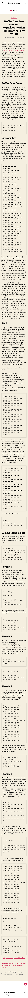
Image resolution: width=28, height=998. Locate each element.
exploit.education (8, 972)
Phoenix (6, 974)
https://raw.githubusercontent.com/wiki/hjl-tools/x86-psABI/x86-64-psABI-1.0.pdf (13, 965)
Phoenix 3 (6, 976)
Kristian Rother (10, 37)
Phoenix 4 (11, 976)
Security (14, 17)
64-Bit (5, 971)
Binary (9, 971)
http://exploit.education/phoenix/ (13, 50)
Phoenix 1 (16, 974)
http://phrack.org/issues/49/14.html (14, 958)
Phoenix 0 (10, 974)
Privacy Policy (5, 986)
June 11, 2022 (21, 37)
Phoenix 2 (21, 974)
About (3, 984)
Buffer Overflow (15, 971)
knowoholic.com (14, 3)
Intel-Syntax (21, 972)
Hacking (15, 972)
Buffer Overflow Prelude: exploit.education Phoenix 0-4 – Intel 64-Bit (14, 27)
